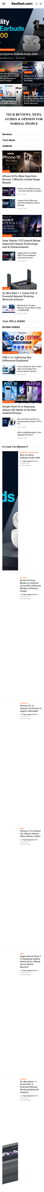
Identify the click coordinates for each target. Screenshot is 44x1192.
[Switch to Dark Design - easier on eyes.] (36, 4)
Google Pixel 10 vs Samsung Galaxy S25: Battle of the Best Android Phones (19, 409)
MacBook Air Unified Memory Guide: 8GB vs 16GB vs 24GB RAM (29, 307)
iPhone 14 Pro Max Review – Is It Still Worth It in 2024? (29, 189)
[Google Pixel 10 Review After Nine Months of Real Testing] (8, 203)
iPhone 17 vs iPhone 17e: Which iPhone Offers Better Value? (30, 834)
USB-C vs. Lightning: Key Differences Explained (17, 359)
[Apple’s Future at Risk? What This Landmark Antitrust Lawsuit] (8, 256)
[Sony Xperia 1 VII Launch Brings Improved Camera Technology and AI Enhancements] (22, 226)
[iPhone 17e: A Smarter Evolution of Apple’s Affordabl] (10, 761)
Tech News (7, 236)
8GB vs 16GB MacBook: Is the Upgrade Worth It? (29, 433)
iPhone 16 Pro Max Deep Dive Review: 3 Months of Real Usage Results (21, 179)
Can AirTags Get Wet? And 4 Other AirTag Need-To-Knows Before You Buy (29, 368)
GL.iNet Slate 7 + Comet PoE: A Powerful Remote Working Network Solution (19, 296)
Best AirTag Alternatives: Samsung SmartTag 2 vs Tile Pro (29, 421)
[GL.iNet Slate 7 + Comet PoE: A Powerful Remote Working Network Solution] (22, 278)
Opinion (6, 288)
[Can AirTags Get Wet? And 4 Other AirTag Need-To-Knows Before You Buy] (8, 369)
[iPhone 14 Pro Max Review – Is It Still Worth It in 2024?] (8, 191)
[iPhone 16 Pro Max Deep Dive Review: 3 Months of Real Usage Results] (22, 162)
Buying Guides (8, 402)
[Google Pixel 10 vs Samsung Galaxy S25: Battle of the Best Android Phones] (22, 392)
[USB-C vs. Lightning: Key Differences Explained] (22, 343)
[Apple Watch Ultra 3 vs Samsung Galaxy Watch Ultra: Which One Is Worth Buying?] (10, 1012)
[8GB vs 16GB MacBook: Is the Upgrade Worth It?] (8, 435)
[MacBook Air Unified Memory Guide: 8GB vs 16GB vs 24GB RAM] (8, 308)
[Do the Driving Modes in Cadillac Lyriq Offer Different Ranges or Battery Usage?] (10, 636)
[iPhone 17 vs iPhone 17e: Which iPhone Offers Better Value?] (10, 886)
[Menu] (3, 3)
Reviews (6, 171)
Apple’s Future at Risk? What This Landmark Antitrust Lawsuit (27, 255)
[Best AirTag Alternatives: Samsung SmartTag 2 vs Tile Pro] (8, 422)
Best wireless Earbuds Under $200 (30, 456)
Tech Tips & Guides (10, 353)
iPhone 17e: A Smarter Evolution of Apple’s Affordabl (30, 708)
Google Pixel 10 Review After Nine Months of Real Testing (28, 202)
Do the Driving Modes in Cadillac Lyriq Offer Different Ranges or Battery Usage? (30, 585)
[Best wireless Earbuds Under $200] (10, 510)
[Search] (40, 3)
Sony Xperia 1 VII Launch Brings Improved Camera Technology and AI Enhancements (21, 243)
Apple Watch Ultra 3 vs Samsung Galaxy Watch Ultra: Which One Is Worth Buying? (30, 961)
